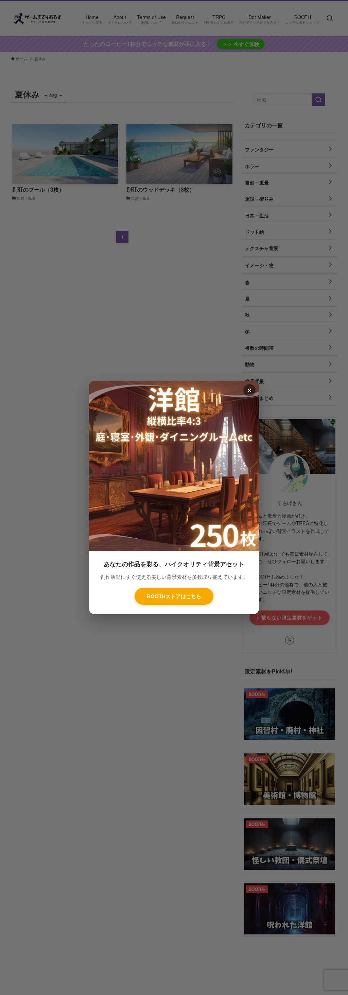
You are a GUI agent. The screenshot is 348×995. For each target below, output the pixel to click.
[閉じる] (249, 390)
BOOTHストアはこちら (174, 596)
